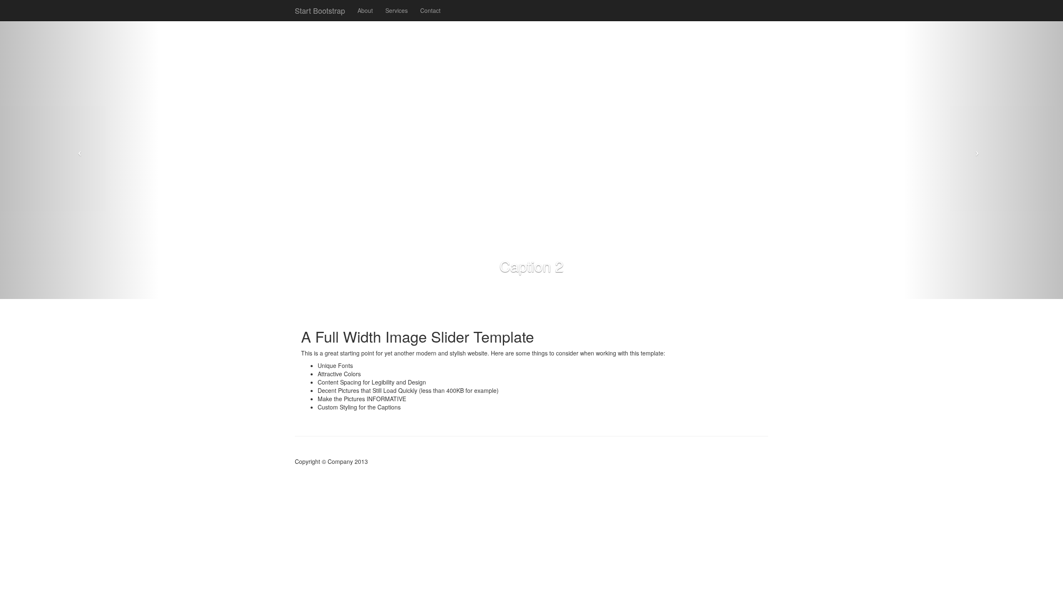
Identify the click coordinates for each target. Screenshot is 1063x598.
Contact (430, 10)
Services (396, 10)
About (365, 10)
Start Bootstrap (320, 10)
